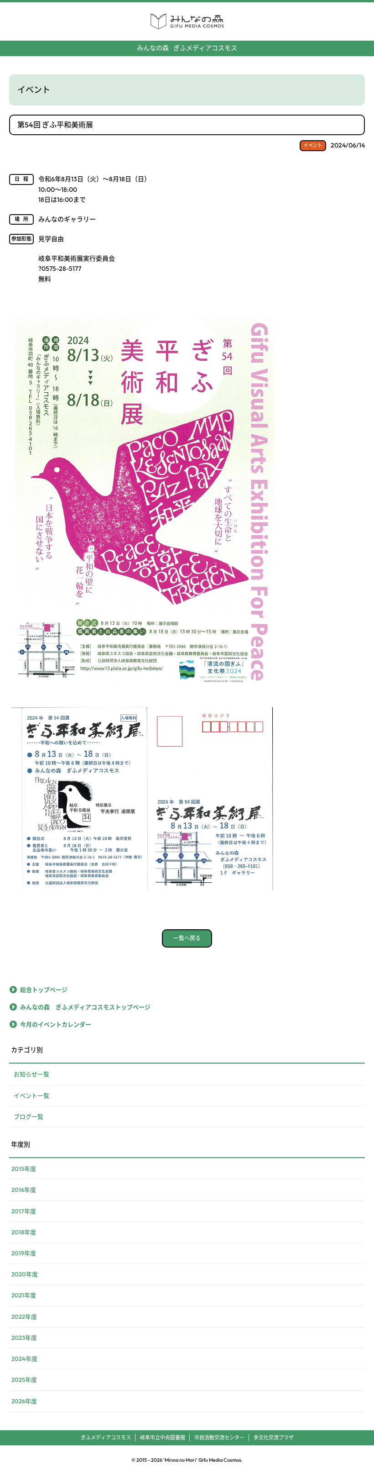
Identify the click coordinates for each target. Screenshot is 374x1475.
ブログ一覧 (28, 1116)
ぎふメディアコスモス (187, 48)
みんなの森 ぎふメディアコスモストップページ (85, 1007)
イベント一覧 (31, 1095)
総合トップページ (44, 989)
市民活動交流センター (219, 1437)
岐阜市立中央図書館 (162, 1437)
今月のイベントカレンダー (55, 1024)
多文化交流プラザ (274, 1437)
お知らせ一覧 (31, 1074)
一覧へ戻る (187, 938)
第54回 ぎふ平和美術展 (55, 124)
